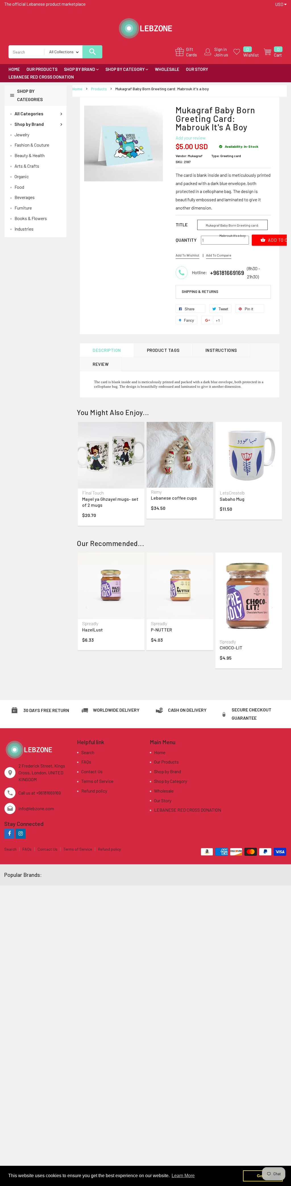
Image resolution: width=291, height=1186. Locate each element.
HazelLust (92, 629)
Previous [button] (86, 465)
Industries (24, 228)
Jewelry (21, 134)
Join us (221, 54)
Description (107, 350)
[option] (111, 475)
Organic (21, 176)
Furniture (23, 207)
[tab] (223, 291)
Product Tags (163, 350)
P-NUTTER (161, 629)
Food (19, 187)
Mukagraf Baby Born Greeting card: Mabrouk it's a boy (232, 226)
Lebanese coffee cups (174, 497)
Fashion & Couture (31, 144)
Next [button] (272, 465)
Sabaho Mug (232, 499)
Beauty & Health (29, 155)
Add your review (191, 137)
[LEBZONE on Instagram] (21, 833)
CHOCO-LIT (231, 647)
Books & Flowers (30, 218)
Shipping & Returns (200, 291)
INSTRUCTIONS (221, 350)
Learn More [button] (183, 1175)
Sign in (220, 49)
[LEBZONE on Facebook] (9, 833)
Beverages (24, 197)
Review (101, 364)
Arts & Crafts (26, 166)
